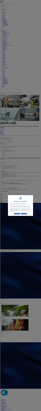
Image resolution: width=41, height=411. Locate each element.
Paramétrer (17, 213)
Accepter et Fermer (24, 213)
